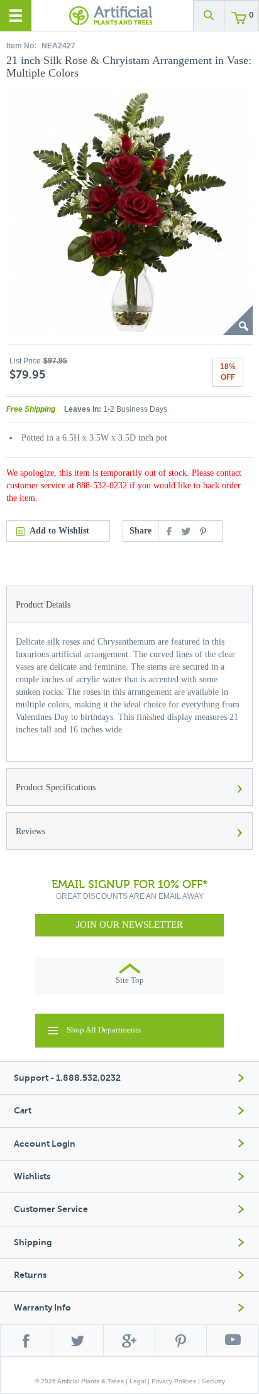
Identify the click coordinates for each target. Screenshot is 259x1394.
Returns (30, 1275)
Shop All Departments (104, 1029)
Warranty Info (42, 1307)
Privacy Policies (174, 1381)
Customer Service (51, 1209)
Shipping (33, 1242)
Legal (138, 1381)
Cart (22, 1110)
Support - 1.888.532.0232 (67, 1078)
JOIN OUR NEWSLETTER (129, 925)
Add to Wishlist (59, 530)
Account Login (44, 1144)
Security (213, 1381)
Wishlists (32, 1176)
